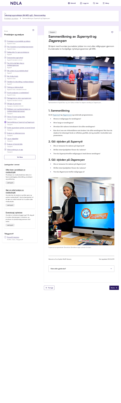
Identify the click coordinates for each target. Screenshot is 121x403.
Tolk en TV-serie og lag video (16, 117)
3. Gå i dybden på (66, 159)
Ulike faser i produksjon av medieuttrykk (15, 171)
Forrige (50, 288)
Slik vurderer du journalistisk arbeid (17, 71)
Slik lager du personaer (14, 103)
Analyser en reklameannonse (16, 133)
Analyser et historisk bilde (14, 144)
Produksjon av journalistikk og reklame (18, 41)
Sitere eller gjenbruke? (58, 269)
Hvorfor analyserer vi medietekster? (18, 93)
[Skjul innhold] (33, 30)
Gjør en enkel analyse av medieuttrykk (15, 191)
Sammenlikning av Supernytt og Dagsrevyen (20, 122)
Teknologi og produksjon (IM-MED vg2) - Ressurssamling (24, 15)
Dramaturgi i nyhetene (14, 212)
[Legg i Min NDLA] (112, 32)
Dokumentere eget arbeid (15, 58)
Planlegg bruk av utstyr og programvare (19, 98)
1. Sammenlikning (58, 110)
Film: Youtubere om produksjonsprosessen (20, 47)
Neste (113, 288)
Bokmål (73, 3)
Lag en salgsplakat (12, 138)
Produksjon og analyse (11, 18)
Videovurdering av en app (15, 149)
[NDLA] (16, 3)
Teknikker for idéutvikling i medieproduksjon (20, 82)
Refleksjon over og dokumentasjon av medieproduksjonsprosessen (18, 110)
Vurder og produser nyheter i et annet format (21, 128)
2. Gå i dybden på (65, 141)
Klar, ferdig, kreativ (12, 76)
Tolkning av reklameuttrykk (15, 87)
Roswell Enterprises (13, 237)
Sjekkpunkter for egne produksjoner (18, 52)
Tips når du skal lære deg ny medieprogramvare (15, 64)
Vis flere (20, 157)
